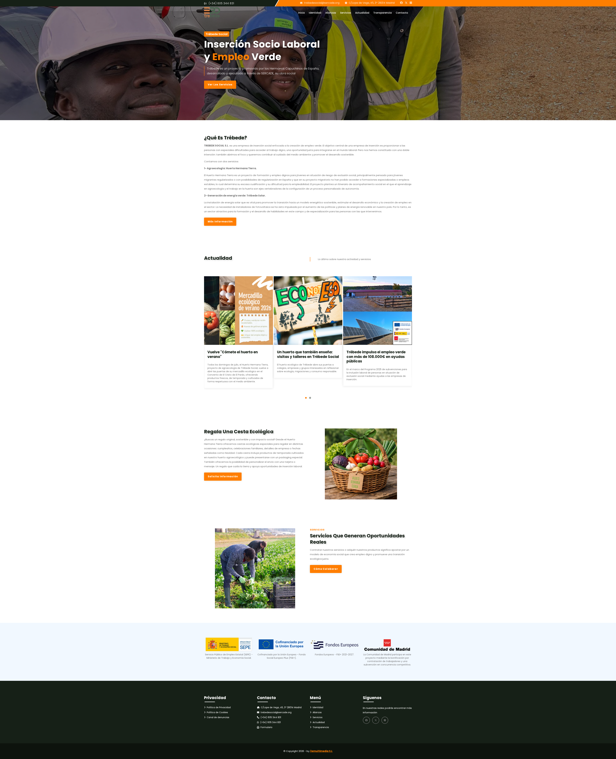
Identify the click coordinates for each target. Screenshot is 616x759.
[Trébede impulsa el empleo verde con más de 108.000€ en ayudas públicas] (377, 310)
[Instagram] (411, 3)
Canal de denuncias (218, 717)
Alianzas (330, 12)
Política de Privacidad (219, 707)
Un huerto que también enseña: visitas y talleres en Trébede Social (308, 354)
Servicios (345, 12)
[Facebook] (401, 3)
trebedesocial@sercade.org (321, 3)
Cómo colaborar (326, 569)
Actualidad (362, 12)
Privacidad (215, 697)
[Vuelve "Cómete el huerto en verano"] (238, 310)
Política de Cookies (217, 712)
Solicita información (223, 476)
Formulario (266, 727)
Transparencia (382, 12)
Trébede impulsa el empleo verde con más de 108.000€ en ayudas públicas (376, 357)
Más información (220, 221)
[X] (406, 3)
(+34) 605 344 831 (221, 3)
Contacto (402, 12)
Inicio (301, 12)
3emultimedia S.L (321, 751)
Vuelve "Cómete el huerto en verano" (232, 354)
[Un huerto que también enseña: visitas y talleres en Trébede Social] (308, 310)
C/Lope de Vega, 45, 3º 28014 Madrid (372, 3)
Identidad (315, 12)
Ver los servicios (220, 84)
